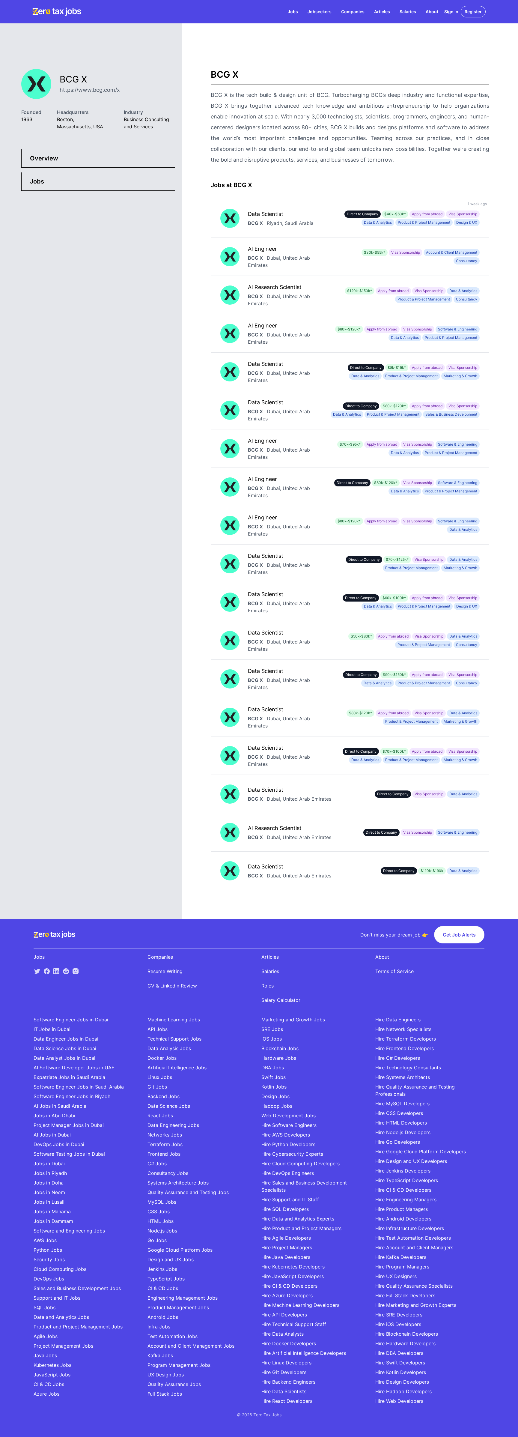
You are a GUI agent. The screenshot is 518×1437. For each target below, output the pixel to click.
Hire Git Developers (283, 1372)
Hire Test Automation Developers (413, 1238)
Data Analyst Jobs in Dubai (64, 1058)
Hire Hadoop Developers (403, 1391)
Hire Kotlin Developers (400, 1372)
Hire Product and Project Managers (301, 1228)
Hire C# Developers (397, 1058)
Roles (267, 986)
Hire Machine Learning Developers (300, 1305)
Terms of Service (394, 971)
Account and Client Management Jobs (190, 1346)
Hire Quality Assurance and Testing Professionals (415, 1090)
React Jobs (160, 1116)
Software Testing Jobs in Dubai (69, 1154)
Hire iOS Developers (398, 1324)
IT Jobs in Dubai (52, 1029)
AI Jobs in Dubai (52, 1135)
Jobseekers (320, 11)
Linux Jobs (159, 1077)
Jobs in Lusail (49, 1202)
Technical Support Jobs (174, 1039)
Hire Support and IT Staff (290, 1199)
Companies (353, 11)
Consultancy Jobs (167, 1173)
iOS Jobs (271, 1039)
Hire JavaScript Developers (292, 1276)
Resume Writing (165, 971)
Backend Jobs (163, 1096)
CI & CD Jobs (49, 1384)
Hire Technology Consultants (408, 1068)
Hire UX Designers (396, 1276)
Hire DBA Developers (399, 1353)
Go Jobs (157, 1240)
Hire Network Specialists (403, 1029)
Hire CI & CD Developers (289, 1286)
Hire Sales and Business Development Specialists (304, 1186)
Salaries (408, 11)
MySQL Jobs (161, 1202)
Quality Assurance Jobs (174, 1384)
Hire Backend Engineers (288, 1382)
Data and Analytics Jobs (61, 1317)
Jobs (293, 11)
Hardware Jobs (278, 1058)
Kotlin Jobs (274, 1087)
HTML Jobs (160, 1221)
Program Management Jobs (178, 1365)
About (432, 11)
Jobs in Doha (49, 1183)
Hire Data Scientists (283, 1391)
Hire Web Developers (399, 1401)
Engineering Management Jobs (182, 1298)
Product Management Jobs (178, 1307)
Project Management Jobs (63, 1346)
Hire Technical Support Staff (293, 1324)
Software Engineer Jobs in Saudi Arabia (79, 1087)
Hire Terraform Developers (405, 1039)
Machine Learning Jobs (173, 1020)
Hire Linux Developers (286, 1363)
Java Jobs (45, 1355)
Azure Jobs (46, 1394)
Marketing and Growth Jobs (293, 1020)
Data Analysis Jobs (169, 1048)
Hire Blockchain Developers (406, 1334)
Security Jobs (49, 1259)
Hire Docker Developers (288, 1343)
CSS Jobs (158, 1211)
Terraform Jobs (165, 1144)
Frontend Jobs (163, 1154)
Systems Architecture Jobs (178, 1183)
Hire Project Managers (286, 1247)
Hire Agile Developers (286, 1238)
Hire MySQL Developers (402, 1104)
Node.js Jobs (162, 1231)
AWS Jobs (45, 1240)
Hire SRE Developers (398, 1315)
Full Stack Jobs (164, 1394)
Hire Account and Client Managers (414, 1247)
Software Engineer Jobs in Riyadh (72, 1096)
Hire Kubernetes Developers (293, 1267)
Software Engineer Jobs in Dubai (71, 1020)
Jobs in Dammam (53, 1221)
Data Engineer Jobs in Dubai (66, 1039)
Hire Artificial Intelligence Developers (303, 1353)
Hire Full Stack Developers (405, 1295)
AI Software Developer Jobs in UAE (74, 1068)
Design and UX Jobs (170, 1259)
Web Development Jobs (288, 1116)
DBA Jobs (272, 1068)
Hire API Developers (284, 1315)
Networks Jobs (164, 1135)
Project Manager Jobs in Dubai (69, 1125)
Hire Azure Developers (287, 1295)
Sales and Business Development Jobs (77, 1288)
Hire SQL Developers (285, 1209)
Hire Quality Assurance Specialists (414, 1286)
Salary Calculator (280, 1000)
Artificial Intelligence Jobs (177, 1068)
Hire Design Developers (402, 1382)
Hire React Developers (286, 1401)
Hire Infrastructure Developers (409, 1228)
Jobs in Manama (52, 1211)
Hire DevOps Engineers (287, 1173)
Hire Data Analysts (282, 1334)
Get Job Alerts (459, 935)
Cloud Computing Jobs (60, 1269)
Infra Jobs (158, 1327)
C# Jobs (157, 1164)
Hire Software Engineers (289, 1125)
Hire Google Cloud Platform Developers (420, 1152)
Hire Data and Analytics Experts (297, 1219)
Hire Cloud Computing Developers (300, 1164)
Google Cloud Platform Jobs (180, 1250)
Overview (44, 158)
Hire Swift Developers (400, 1363)
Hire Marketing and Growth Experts (415, 1305)
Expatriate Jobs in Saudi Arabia (69, 1077)
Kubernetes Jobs (52, 1365)
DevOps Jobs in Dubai (59, 1144)
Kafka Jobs (160, 1355)
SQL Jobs (44, 1307)
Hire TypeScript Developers (406, 1180)
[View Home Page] (56, 11)
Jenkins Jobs (162, 1269)
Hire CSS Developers (399, 1113)
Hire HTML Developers (401, 1123)
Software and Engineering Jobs (69, 1231)
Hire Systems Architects (402, 1077)
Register (473, 11)
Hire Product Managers (401, 1209)
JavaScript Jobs (52, 1375)
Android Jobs (162, 1317)
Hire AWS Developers (285, 1135)
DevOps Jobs (49, 1279)
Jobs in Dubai (49, 1164)
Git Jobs (157, 1087)
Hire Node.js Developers (402, 1132)
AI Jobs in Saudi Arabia (60, 1106)
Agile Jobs (46, 1336)
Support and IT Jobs (57, 1298)
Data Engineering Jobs (173, 1125)
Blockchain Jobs (280, 1048)
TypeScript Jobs (166, 1279)
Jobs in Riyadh (50, 1173)
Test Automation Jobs (172, 1336)
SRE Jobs (272, 1029)
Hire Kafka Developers (400, 1257)
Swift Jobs (273, 1077)
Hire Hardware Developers (405, 1343)
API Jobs (157, 1029)
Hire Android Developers (403, 1219)
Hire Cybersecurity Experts (292, 1154)
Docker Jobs (162, 1058)
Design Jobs (275, 1096)
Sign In (451, 11)
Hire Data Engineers (398, 1020)
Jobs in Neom (49, 1192)
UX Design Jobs (165, 1375)
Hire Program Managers (402, 1267)
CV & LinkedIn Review (172, 986)
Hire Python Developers (288, 1144)
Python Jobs (48, 1250)
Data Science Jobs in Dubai (65, 1048)
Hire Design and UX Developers (411, 1161)
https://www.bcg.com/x (90, 90)
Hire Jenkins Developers (402, 1171)
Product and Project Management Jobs (78, 1327)
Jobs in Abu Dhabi (54, 1116)
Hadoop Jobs (276, 1106)
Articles (382, 11)
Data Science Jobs (168, 1106)
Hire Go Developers (397, 1142)
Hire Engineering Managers (405, 1199)
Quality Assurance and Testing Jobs (188, 1192)
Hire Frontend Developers (404, 1048)
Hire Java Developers (285, 1257)
